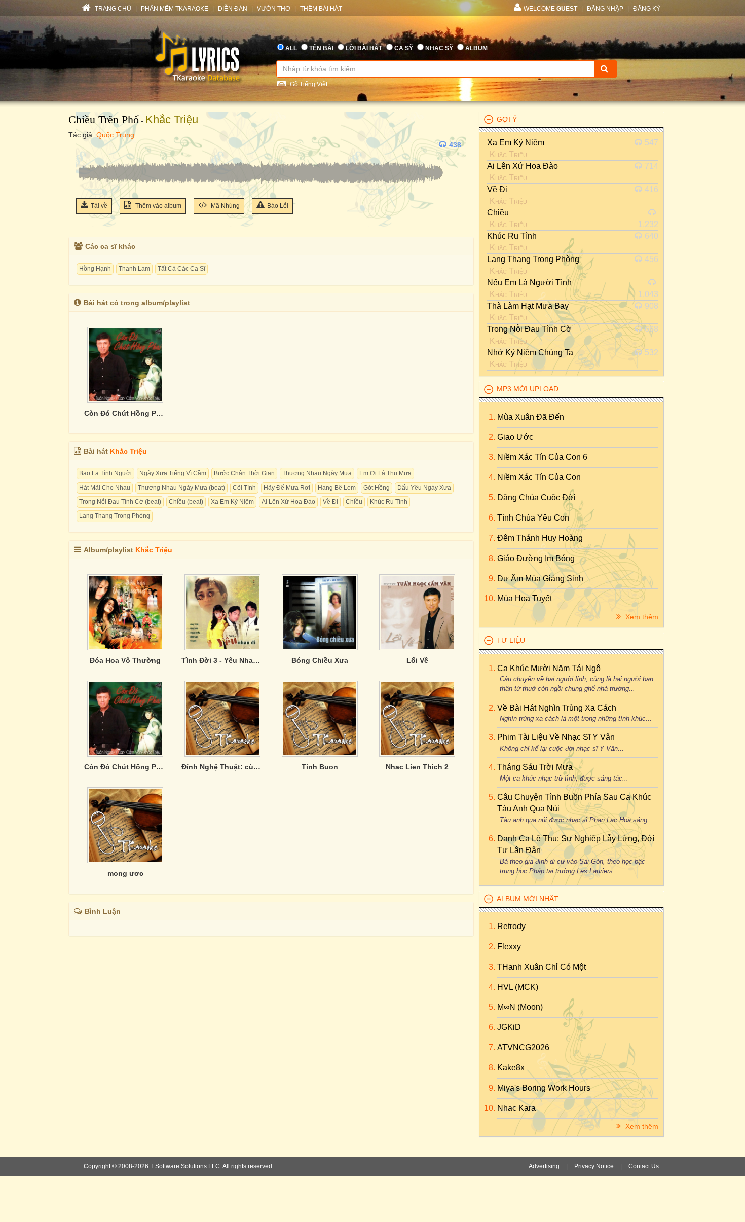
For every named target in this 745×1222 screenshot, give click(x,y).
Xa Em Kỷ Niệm (232, 501)
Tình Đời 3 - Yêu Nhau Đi (222, 660)
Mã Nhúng (224, 205)
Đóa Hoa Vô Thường (125, 660)
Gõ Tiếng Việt (307, 84)
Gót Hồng (376, 487)
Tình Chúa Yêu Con (533, 517)
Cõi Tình (244, 487)
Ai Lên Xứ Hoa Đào (288, 501)
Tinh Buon (320, 767)
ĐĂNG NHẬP (605, 8)
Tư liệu (511, 640)
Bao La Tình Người (105, 473)
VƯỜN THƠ (273, 8)
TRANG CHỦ (112, 8)
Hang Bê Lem (337, 487)
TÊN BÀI (321, 48)
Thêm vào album (157, 205)
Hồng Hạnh (95, 268)
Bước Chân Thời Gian (244, 473)
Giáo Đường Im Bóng (536, 558)
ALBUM (476, 48)
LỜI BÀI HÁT (364, 48)
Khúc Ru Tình (388, 501)
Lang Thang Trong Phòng (114, 516)
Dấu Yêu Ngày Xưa (424, 487)
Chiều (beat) (186, 501)
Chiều (354, 501)
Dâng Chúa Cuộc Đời (536, 497)
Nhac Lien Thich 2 (417, 767)
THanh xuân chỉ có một (541, 966)
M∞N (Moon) (520, 1007)
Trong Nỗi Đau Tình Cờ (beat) (120, 501)
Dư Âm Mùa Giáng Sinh (540, 578)
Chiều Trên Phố (103, 119)
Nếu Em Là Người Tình (529, 282)
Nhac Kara (516, 1108)
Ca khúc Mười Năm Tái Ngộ (549, 668)
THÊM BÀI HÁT (321, 8)
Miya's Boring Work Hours (543, 1088)
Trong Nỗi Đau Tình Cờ (529, 329)
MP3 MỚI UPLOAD (527, 389)
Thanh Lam (134, 268)
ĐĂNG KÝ (646, 8)
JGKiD (509, 1027)
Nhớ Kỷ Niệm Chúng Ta (530, 352)
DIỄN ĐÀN (232, 8)
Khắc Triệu (171, 119)
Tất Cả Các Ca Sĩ (181, 268)
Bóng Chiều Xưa (319, 660)
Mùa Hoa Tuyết (524, 598)
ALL (291, 48)
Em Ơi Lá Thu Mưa (385, 473)
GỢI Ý (507, 119)
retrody (511, 926)
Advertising (544, 1166)
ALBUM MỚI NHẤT (527, 899)
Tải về (99, 205)
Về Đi (330, 501)
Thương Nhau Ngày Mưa (317, 473)
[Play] (86, 145)
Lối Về (417, 660)
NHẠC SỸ (439, 48)
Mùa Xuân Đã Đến (530, 417)
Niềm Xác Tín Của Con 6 (542, 457)
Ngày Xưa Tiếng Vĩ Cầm (172, 473)
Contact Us (643, 1166)
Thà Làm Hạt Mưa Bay (528, 306)
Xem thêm (640, 617)
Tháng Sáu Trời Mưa (535, 767)
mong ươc (125, 873)
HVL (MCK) (517, 987)
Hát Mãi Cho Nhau (104, 487)
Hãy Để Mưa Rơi (287, 487)
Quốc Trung (115, 135)
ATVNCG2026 (523, 1047)
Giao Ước (515, 437)
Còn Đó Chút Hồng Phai (125, 413)
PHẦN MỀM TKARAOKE (174, 8)
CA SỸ (403, 48)
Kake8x (511, 1067)
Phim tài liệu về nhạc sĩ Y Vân (556, 737)
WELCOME (550, 8)
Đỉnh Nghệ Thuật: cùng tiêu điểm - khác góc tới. (222, 767)
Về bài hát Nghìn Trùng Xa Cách (556, 707)
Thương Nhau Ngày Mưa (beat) (181, 487)
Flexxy (509, 946)
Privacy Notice (594, 1166)
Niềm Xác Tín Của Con (539, 477)
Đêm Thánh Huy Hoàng (540, 538)
